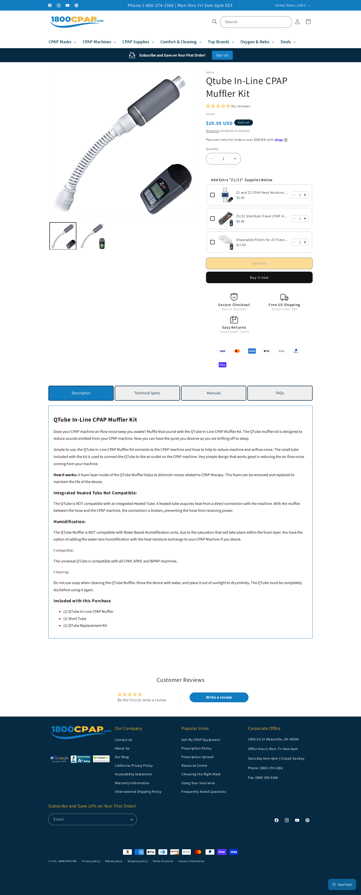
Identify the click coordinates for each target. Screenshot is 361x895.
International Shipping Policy (138, 791)
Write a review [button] (219, 697)
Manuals (214, 393)
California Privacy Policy (134, 765)
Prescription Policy (196, 748)
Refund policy (114, 861)
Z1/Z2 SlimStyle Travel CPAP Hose (262, 216)
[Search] (286, 21)
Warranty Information (132, 782)
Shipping (212, 130)
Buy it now (259, 277)
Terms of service (163, 861)
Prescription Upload (197, 756)
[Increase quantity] (305, 195)
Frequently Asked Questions (203, 791)
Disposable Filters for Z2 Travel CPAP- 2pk (262, 239)
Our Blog (122, 756)
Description (81, 393)
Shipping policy (137, 861)
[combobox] (256, 22)
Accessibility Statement (133, 774)
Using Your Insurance (198, 782)
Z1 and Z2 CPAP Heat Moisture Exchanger (262, 192)
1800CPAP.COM (67, 861)
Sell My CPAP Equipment (200, 739)
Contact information (191, 861)
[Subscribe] (131, 819)
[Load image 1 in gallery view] (63, 236)
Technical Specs (147, 393)
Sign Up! (222, 55)
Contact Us (123, 739)
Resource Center (194, 765)
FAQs (280, 393)
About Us (122, 748)
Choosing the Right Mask (201, 774)
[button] (214, 21)
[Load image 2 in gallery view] (92, 236)
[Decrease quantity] (294, 195)
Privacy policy (91, 861)
